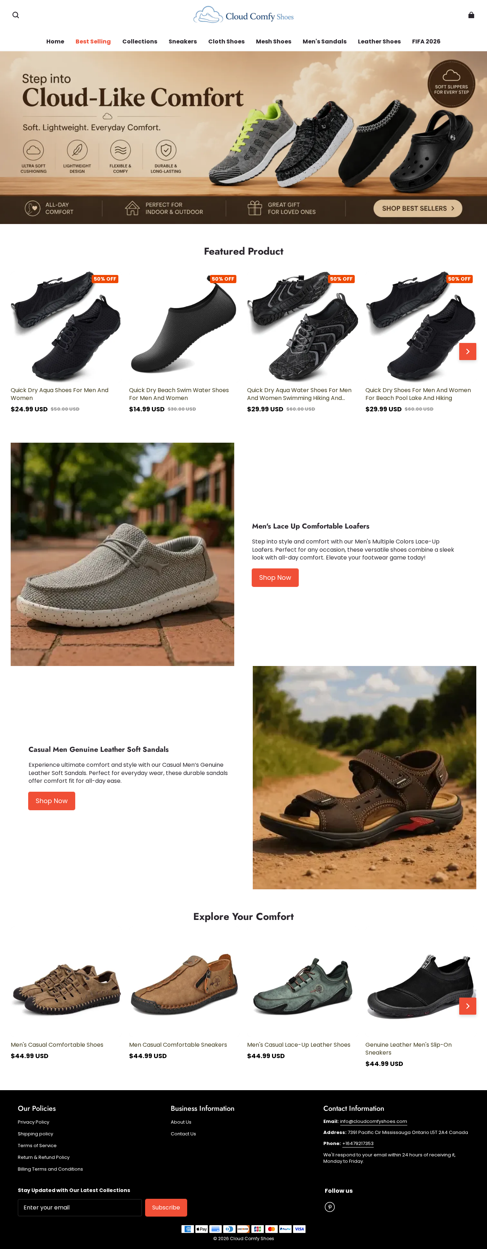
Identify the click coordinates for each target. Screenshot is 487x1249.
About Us (181, 1122)
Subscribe (166, 1207)
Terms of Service (37, 1146)
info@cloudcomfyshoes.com (373, 1121)
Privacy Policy (33, 1122)
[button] (16, 15)
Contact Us (183, 1134)
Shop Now (275, 577)
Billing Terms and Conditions (50, 1169)
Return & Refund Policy (44, 1157)
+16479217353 (358, 1143)
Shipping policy (35, 1134)
